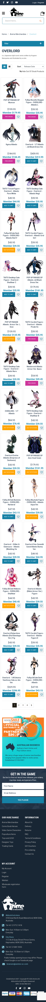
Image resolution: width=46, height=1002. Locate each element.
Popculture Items (9, 834)
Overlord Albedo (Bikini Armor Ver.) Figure (34, 591)
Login (4, 872)
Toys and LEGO (8, 838)
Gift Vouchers (30, 846)
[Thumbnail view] (4, 66)
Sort (19, 67)
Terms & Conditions (33, 838)
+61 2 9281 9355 (14, 947)
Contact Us (29, 854)
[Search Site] (41, 21)
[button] (18, 116)
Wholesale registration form (11, 885)
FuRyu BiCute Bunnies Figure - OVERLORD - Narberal (12, 502)
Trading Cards (7, 846)
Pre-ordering (30, 850)
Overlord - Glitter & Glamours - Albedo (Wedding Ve (12, 546)
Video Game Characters (11, 830)
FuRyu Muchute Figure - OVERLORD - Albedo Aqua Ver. (34, 502)
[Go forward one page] (31, 705)
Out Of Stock (9, 250)
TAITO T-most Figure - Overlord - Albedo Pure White (11, 191)
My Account (7, 868)
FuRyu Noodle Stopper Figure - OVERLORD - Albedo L (34, 102)
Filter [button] (6, 43)
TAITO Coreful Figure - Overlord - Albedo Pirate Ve (34, 324)
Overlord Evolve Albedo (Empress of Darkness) (11, 457)
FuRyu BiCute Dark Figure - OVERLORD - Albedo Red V (11, 235)
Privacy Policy (30, 842)
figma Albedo (11, 144)
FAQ (26, 834)
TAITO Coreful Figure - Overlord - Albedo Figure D (34, 635)
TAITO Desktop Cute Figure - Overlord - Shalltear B (34, 413)
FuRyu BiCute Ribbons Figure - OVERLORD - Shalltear (11, 591)
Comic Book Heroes (10, 826)
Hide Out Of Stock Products (33, 71)
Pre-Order (9, 117)
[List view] (9, 66)
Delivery (28, 826)
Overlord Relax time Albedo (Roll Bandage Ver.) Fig (11, 635)
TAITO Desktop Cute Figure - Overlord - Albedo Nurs (11, 369)
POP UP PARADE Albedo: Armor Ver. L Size (11, 324)
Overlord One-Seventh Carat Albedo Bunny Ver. (34, 546)
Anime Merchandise (10, 822)
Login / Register (38, 3)
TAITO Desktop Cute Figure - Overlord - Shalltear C (11, 280)
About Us (28, 822)
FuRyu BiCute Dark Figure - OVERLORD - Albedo (34, 680)
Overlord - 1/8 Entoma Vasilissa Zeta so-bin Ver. (11, 680)
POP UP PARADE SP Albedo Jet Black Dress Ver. (35, 280)
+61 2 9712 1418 (14, 925)
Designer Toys (7, 842)
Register (5, 876)
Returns (28, 830)
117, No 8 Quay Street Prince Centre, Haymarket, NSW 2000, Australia (20, 941)
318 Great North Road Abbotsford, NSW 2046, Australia (24, 919)
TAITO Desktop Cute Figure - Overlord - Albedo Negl (34, 191)
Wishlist (5, 880)
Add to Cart (31, 161)
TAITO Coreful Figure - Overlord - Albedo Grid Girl (34, 235)
